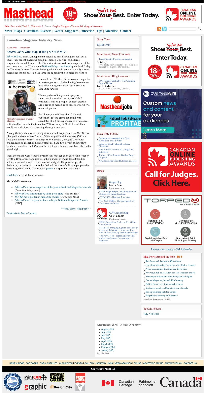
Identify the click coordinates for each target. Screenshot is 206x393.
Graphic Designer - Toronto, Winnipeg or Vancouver (78, 26)
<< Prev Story (68, 208)
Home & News (17, 363)
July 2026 (106, 332)
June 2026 (106, 335)
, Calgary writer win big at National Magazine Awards (51, 200)
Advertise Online (153, 363)
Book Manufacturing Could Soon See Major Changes (170, 265)
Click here (12, 175)
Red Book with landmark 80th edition (163, 261)
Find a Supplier (48, 363)
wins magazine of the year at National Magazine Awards (53, 187)
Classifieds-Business (37, 31)
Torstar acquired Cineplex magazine (115, 59)
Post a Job (16, 26)
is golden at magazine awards (37, 197)
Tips (99, 31)
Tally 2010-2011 (151, 314)
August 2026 (107, 329)
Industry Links (104, 363)
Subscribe (87, 31)
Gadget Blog (115, 182)
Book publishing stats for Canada (161, 292)
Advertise (111, 31)
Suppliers (71, 31)
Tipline (137, 363)
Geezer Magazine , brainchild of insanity (164, 280)
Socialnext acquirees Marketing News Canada (167, 288)
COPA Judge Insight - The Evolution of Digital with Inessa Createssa (117, 192)
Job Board (32, 363)
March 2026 (107, 344)
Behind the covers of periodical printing (164, 284)
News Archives (123, 363)
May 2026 (106, 338)
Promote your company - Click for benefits (171, 249)
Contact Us (190, 363)
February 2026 (108, 347)
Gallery (89, 363)
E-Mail (100, 44)
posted (50, 168)
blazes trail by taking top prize (39, 193)
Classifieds (66, 363)
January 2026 (107, 350)
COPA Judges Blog (118, 212)
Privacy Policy (173, 363)
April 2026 (106, 341)
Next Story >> (84, 208)
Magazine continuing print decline (162, 295)
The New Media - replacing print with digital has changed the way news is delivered (117, 238)
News (8, 31)
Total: (25, 26)
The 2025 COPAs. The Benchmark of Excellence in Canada (116, 202)
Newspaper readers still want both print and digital (169, 276)
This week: (37, 26)
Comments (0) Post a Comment (22, 213)
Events (58, 31)
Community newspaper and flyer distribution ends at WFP (114, 139)
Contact (125, 31)
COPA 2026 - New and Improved (114, 197)
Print (107, 44)
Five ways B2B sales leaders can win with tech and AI (170, 272)
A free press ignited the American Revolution (166, 269)
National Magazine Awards (57, 66)
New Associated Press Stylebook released (118, 161)
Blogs (18, 31)
